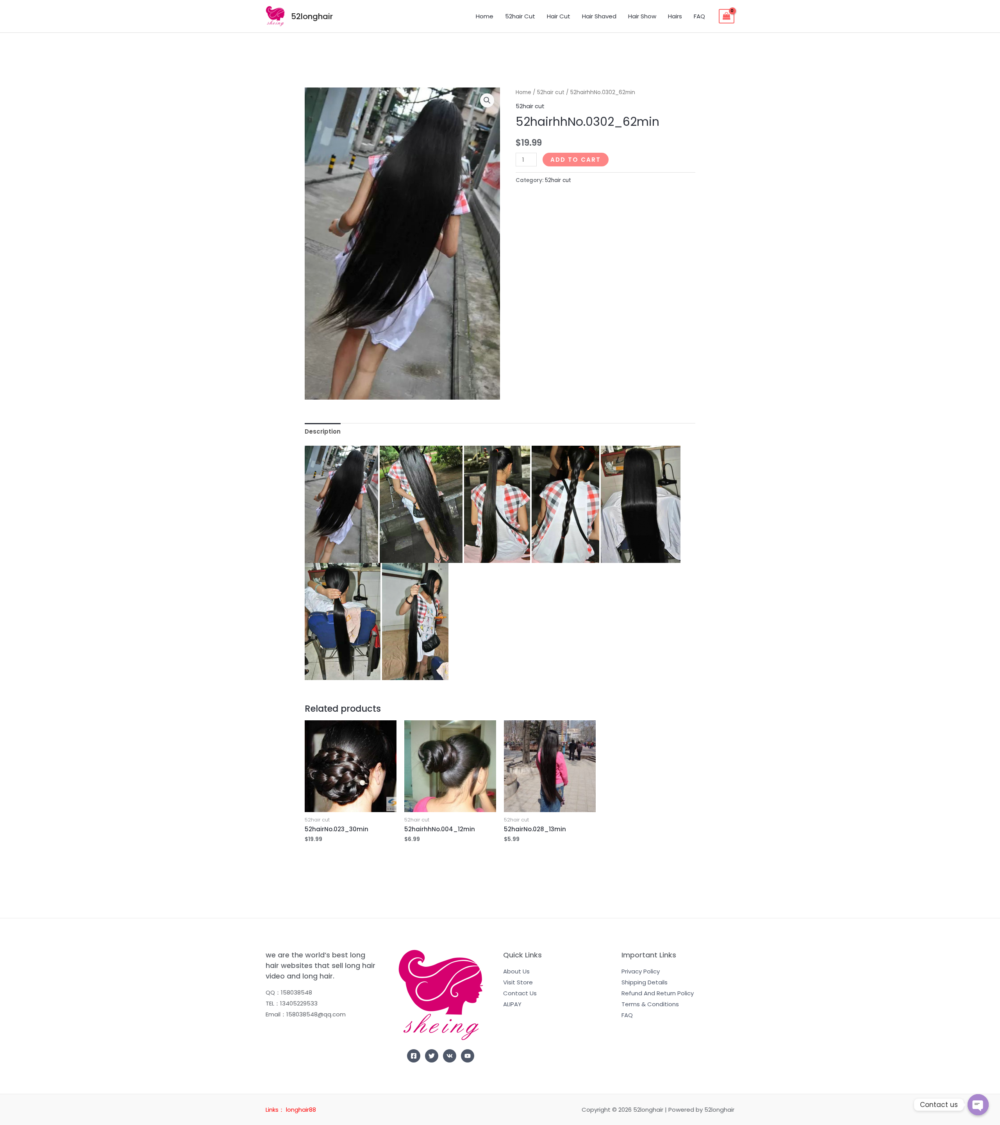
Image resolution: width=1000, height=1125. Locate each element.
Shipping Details (644, 982)
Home (484, 16)
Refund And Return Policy (657, 993)
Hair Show (642, 16)
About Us (516, 971)
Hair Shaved (599, 16)
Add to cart (575, 159)
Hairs (675, 16)
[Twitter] (431, 1055)
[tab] (323, 431)
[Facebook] (413, 1055)
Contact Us (520, 993)
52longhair (312, 16)
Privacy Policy (640, 971)
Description (323, 431)
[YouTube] (467, 1055)
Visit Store (518, 982)
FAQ (699, 16)
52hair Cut (520, 16)
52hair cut (550, 92)
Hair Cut (558, 16)
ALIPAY (512, 1004)
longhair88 (301, 1109)
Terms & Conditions (650, 1004)
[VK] (449, 1055)
